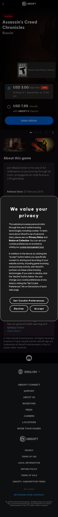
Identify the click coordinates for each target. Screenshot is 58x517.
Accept (39, 308)
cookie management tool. (32, 247)
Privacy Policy (36, 237)
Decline (19, 308)
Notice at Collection (19, 240)
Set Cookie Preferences (28, 300)
